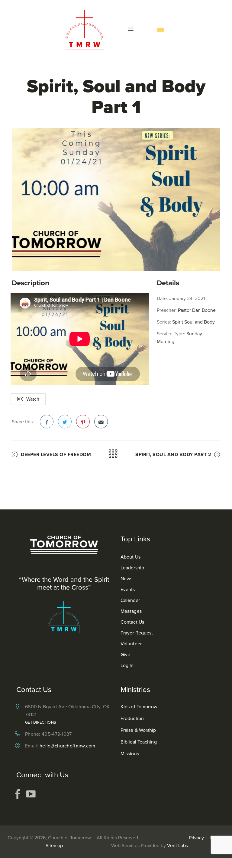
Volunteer (131, 643)
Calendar (130, 600)
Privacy (196, 837)
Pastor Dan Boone (197, 310)
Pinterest (83, 421)
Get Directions (40, 722)
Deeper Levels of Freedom (56, 454)
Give (125, 654)
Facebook (46, 421)
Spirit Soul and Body (193, 321)
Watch (32, 399)
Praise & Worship (138, 730)
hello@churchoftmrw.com (67, 745)
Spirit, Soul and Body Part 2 (173, 454)
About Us (130, 556)
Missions (130, 753)
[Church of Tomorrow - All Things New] (86, 29)
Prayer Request (137, 632)
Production (132, 718)
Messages (131, 611)
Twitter (65, 421)
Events (128, 589)
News (126, 578)
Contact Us (132, 621)
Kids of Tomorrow (139, 706)
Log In (127, 665)
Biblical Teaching (139, 741)
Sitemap (54, 845)
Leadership (132, 567)
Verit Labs (177, 845)
